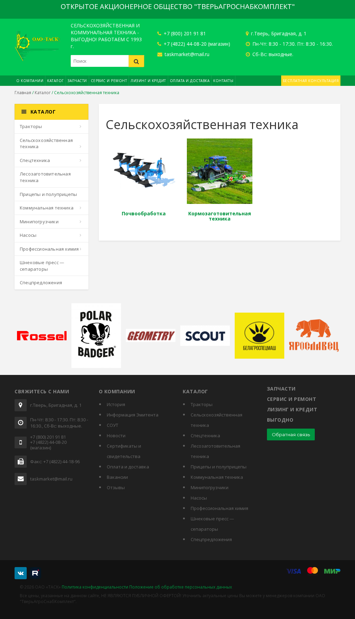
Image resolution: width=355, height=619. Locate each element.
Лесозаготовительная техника (45, 177)
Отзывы (116, 487)
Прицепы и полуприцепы (48, 194)
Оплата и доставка (190, 80)
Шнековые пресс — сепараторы (42, 265)
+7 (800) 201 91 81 (184, 33)
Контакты (223, 80)
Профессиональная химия (49, 249)
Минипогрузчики (39, 221)
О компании (29, 80)
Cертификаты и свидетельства (124, 451)
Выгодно (280, 419)
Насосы (28, 235)
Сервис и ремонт (109, 80)
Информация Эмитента (132, 415)
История (116, 404)
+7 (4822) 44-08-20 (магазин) (196, 44)
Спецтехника (35, 160)
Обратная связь (291, 434)
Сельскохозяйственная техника (46, 143)
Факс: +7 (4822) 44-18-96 (55, 462)
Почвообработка (144, 213)
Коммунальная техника (46, 208)
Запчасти (77, 80)
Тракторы (31, 126)
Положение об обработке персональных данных (180, 587)
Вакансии (117, 477)
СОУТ (112, 425)
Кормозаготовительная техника (219, 216)
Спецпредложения (41, 282)
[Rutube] (35, 573)
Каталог (55, 80)
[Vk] (21, 573)
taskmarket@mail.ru (186, 54)
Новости (116, 435)
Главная (23, 93)
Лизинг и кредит (148, 80)
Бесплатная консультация (311, 80)
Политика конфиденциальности (95, 587)
